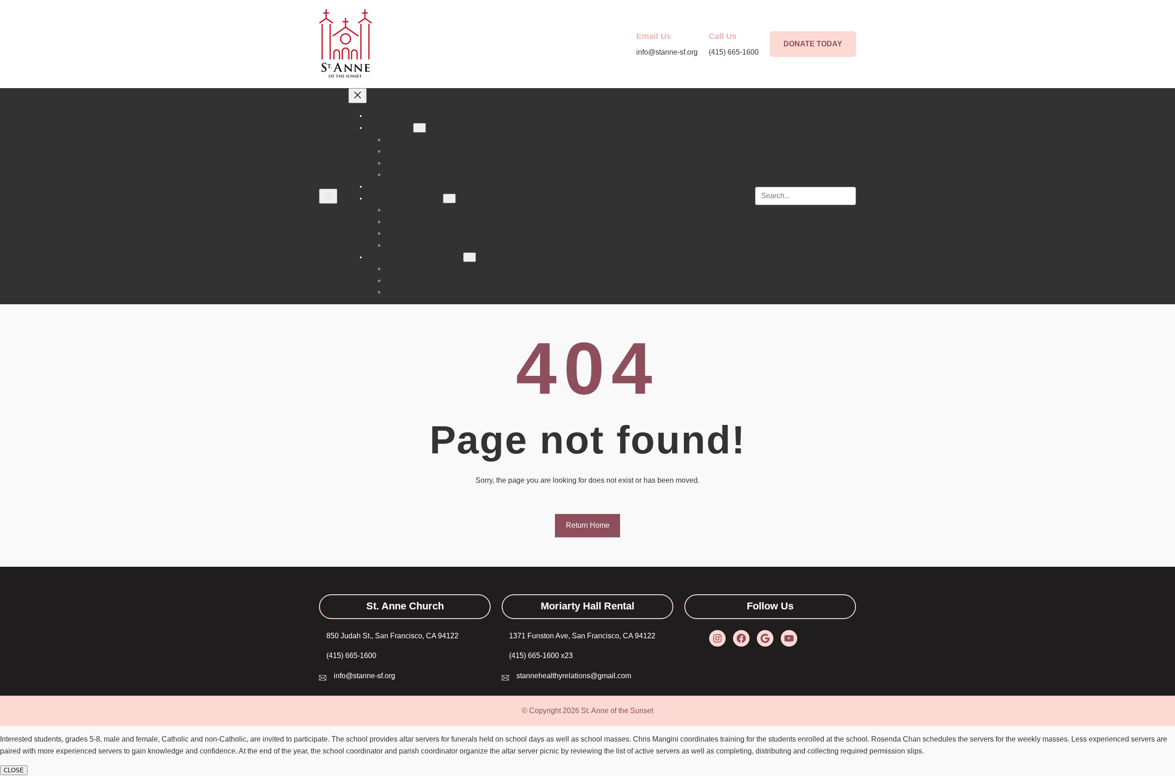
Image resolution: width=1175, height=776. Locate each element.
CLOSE (14, 770)
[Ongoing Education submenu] (469, 257)
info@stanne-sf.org (364, 676)
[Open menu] (328, 196)
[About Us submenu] (419, 128)
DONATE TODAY (812, 44)
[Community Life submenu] (449, 198)
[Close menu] (357, 95)
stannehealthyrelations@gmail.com (573, 676)
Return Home (588, 525)
